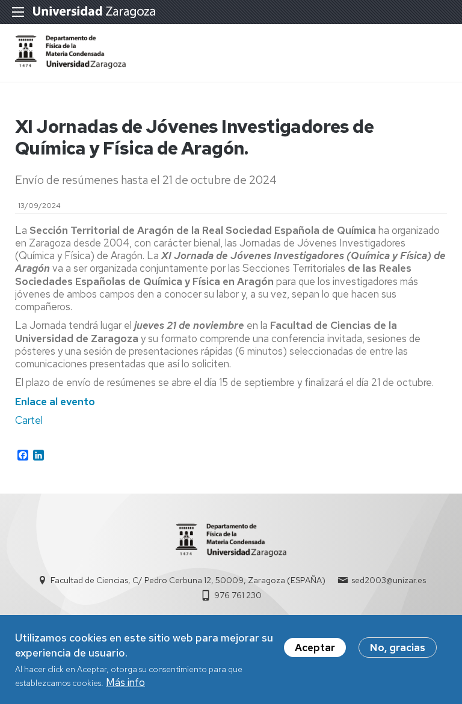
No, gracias (397, 647)
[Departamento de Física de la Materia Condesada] (70, 65)
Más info (125, 682)
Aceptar (315, 647)
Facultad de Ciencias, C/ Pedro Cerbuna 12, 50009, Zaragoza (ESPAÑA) (188, 580)
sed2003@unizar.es (388, 580)
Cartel (29, 420)
